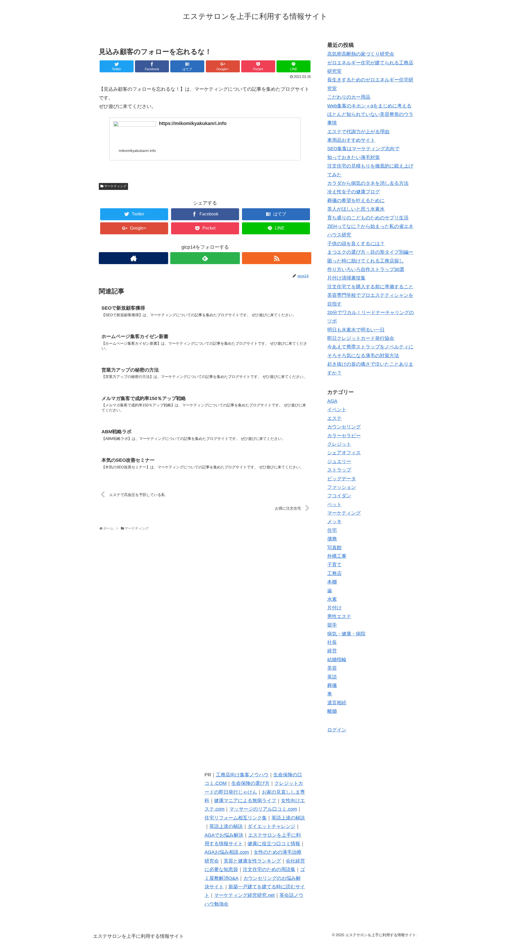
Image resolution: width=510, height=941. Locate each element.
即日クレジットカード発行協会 (360, 338)
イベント (336, 409)
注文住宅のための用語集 (269, 869)
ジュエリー (339, 461)
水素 (332, 599)
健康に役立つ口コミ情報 (274, 843)
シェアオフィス (344, 452)
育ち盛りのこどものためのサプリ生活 (368, 217)
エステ (334, 418)
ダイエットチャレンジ (271, 826)
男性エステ (339, 616)
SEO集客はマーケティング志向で (363, 148)
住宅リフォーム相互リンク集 (236, 818)
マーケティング (115, 186)
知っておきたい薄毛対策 (353, 157)
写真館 (334, 547)
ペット (334, 504)
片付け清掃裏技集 (346, 278)
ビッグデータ (341, 478)
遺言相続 (336, 702)
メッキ (334, 521)
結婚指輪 (336, 659)
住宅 (332, 530)
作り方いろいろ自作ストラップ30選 (365, 269)
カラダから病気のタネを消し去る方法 (368, 183)
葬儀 (332, 685)
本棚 (332, 582)
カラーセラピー (344, 435)
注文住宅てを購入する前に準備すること (370, 286)
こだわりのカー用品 (348, 97)
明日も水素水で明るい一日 (356, 329)
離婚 (332, 711)
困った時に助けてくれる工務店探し (365, 261)
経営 (332, 650)
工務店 (334, 573)
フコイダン (339, 495)
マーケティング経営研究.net (244, 895)
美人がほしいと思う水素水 (356, 209)
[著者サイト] (133, 258)
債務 (332, 539)
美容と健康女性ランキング (252, 861)
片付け (334, 607)
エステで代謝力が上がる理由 (358, 131)
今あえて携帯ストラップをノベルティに (370, 346)
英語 (332, 677)
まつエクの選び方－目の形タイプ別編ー (370, 252)
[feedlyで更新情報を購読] (205, 258)
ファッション (341, 487)
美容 (332, 668)
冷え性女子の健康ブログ (353, 191)
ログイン (336, 729)
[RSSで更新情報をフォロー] (276, 258)
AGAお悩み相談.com (227, 852)
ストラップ (339, 470)
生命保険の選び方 (250, 783)
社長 (332, 642)
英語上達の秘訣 (288, 818)
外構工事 (336, 556)
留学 (332, 625)
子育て (334, 564)
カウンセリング (344, 427)
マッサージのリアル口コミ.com (263, 809)
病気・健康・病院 (346, 633)
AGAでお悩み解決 (224, 835)
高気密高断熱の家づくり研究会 (360, 54)
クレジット (339, 444)
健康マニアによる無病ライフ (245, 800)
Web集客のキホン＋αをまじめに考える (369, 106)
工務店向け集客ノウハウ (242, 774)
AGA (332, 401)
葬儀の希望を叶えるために (356, 200)
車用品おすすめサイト (351, 140)
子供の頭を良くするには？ (356, 243)
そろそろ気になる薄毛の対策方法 (363, 355)
